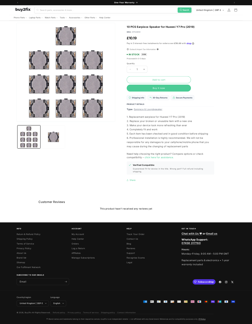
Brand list (21, 258)
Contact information (126, 312)
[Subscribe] (66, 281)
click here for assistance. (159, 157)
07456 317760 (191, 243)
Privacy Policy (24, 248)
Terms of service (91, 312)
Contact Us (132, 239)
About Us (21, 253)
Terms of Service (25, 243)
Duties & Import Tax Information (143, 49)
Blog (129, 243)
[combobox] (108, 10)
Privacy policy (74, 312)
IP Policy (201, 319)
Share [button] (133, 180)
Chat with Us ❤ (192, 233)
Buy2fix (28, 312)
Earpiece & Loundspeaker (148, 109)
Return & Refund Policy (28, 234)
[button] (235, 10)
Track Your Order (136, 234)
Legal (129, 262)
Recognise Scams (136, 258)
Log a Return (78, 248)
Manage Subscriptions (83, 258)
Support (131, 253)
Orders (75, 243)
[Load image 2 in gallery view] (53, 136)
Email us (211, 233)
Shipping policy (108, 312)
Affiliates (76, 253)
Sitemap (21, 262)
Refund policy (59, 312)
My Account (78, 234)
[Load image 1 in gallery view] (28, 136)
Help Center (78, 239)
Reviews (131, 248)
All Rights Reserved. (41, 312)
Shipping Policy (25, 239)
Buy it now (159, 88)
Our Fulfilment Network (29, 267)
